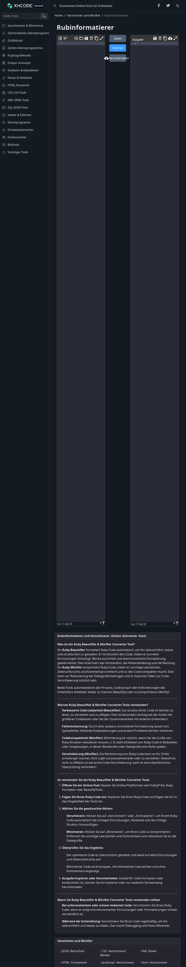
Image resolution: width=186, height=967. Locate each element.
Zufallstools (15, 40)
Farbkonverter (17, 137)
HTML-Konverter (18, 85)
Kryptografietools (19, 55)
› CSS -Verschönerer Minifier (113, 953)
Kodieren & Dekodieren (23, 70)
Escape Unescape (19, 63)
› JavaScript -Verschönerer (117, 962)
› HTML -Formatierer (73, 962)
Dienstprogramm (19, 122)
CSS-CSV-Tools (17, 93)
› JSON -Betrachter (72, 951)
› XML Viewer (148, 951)
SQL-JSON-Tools (18, 107)
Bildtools (13, 145)
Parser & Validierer (20, 78)
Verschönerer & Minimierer (25, 26)
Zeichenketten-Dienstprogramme (28, 33)
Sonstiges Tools (18, 152)
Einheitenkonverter (20, 130)
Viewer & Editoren (19, 115)
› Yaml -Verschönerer (153, 962)
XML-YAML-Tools (18, 100)
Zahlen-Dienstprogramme (25, 48)
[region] (24, 489)
